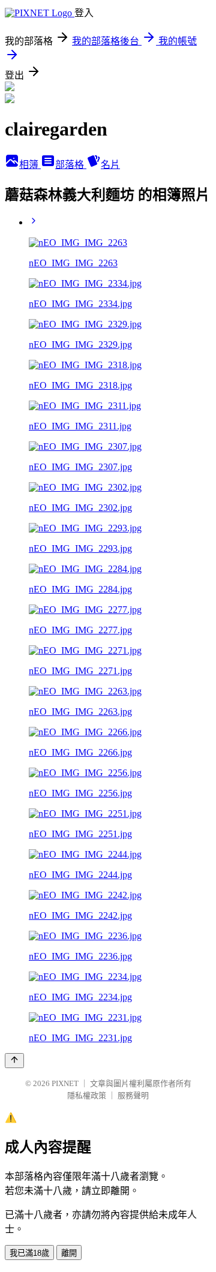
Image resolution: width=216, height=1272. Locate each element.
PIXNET (65, 1083)
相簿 (30, 165)
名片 (110, 165)
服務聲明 (133, 1095)
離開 (69, 1253)
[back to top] (14, 1060)
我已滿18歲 (29, 1253)
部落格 (70, 165)
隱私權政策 (86, 1095)
